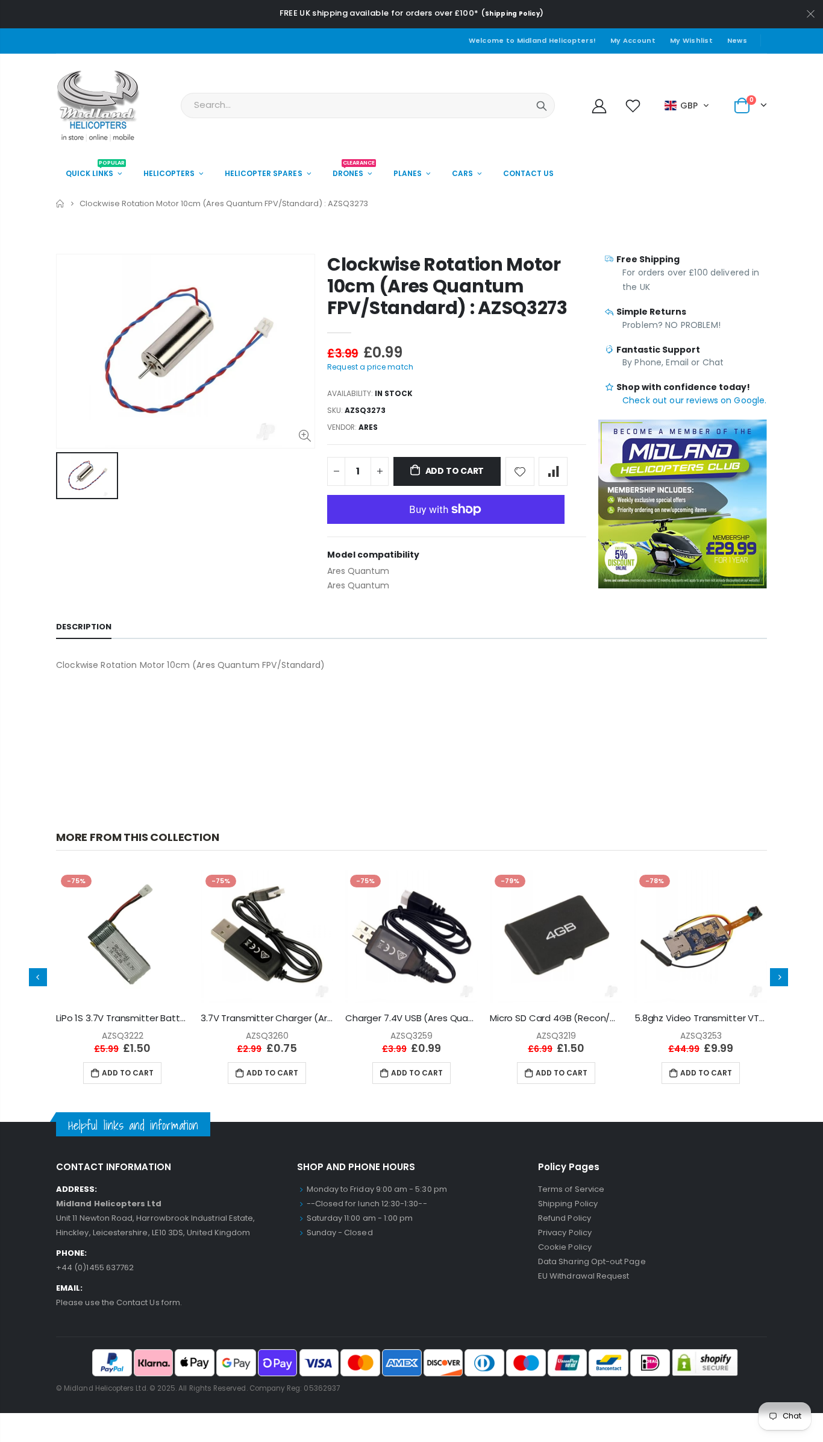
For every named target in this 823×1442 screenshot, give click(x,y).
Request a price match (370, 367)
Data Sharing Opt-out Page (592, 1261)
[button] (687, 105)
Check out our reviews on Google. (694, 400)
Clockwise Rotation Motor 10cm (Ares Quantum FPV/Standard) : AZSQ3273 (447, 286)
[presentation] (38, 977)
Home (60, 203)
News (737, 40)
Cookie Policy (565, 1247)
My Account (633, 40)
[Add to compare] (553, 471)
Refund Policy (564, 1218)
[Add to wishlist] (519, 471)
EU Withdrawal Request (583, 1276)
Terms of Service (571, 1189)
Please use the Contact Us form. (119, 1302)
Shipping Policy (512, 13)
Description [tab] (83, 626)
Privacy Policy (565, 1232)
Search (541, 105)
